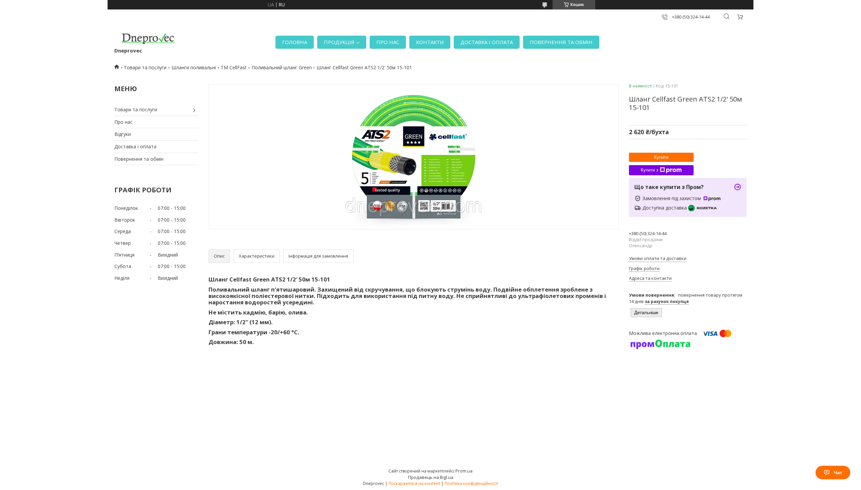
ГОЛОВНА (294, 42)
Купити (661, 157)
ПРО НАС (387, 42)
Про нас (123, 122)
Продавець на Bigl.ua (430, 477)
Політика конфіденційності (471, 483)
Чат (838, 472)
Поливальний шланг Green (282, 67)
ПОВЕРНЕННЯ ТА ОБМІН (561, 42)
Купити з (649, 170)
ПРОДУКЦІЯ (339, 42)
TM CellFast (234, 67)
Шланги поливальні (194, 67)
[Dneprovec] (148, 38)
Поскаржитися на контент (414, 483)
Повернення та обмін (138, 159)
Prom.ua (464, 471)
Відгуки (122, 134)
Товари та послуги (145, 67)
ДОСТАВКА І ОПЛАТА (486, 42)
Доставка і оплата (135, 146)
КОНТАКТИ (430, 42)
